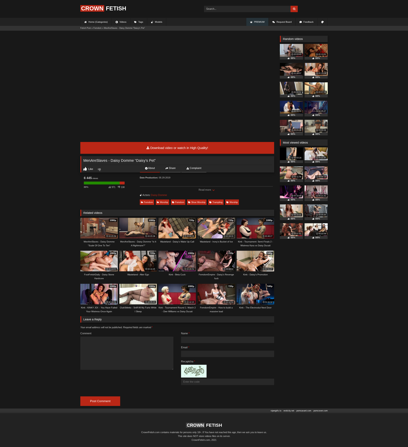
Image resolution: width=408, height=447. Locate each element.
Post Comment (100, 401)
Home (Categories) (98, 22)
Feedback (308, 22)
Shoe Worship (198, 202)
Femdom (148, 202)
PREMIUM (259, 22)
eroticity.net (289, 410)
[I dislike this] (100, 170)
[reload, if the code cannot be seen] (194, 376)
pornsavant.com (303, 410)
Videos (122, 22)
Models (158, 22)
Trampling (217, 202)
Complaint (195, 168)
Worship (164, 202)
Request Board (284, 22)
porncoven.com (320, 410)
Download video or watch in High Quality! (178, 148)
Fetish (103, 8)
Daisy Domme (159, 195)
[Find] (294, 9)
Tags (140, 22)
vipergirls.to (276, 410)
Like (90, 169)
